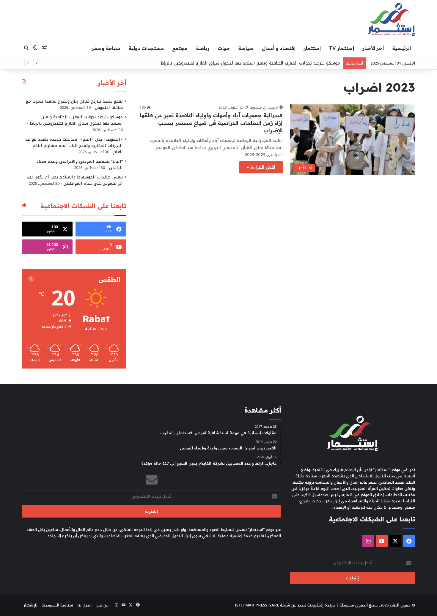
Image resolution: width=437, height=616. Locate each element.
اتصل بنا (84, 605)
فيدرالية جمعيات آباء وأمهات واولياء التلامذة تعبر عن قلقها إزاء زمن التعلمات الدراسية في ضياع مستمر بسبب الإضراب (211, 123)
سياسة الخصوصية (57, 605)
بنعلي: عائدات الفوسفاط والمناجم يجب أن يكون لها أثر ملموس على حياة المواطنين (74, 180)
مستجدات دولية (146, 48)
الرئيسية (401, 48)
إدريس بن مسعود (264, 107)
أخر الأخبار (373, 48)
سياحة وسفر (106, 48)
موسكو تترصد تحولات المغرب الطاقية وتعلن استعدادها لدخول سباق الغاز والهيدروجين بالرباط (250, 63)
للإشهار (30, 605)
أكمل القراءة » (261, 167)
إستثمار (312, 48)
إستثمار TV (341, 48)
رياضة (202, 48)
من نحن (102, 605)
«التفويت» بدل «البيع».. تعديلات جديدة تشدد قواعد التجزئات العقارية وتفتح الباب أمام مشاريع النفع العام (74, 146)
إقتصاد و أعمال (278, 48)
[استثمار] (391, 19)
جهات (224, 48)
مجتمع (180, 48)
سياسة (246, 48)
